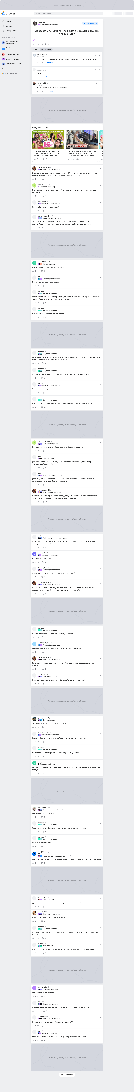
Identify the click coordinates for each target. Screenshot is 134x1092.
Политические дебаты (52, 218)
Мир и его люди (49, 444)
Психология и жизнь (50, 170)
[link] (48, 146)
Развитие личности (50, 989)
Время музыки (48, 946)
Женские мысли (49, 264)
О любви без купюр (50, 458)
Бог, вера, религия (50, 293)
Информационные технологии (55, 538)
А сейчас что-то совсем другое (56, 856)
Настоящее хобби (50, 914)
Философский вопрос (49, 25)
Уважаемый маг (49, 677)
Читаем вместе (49, 720)
